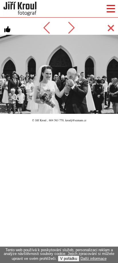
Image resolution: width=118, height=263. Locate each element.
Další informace (93, 258)
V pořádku (68, 258)
